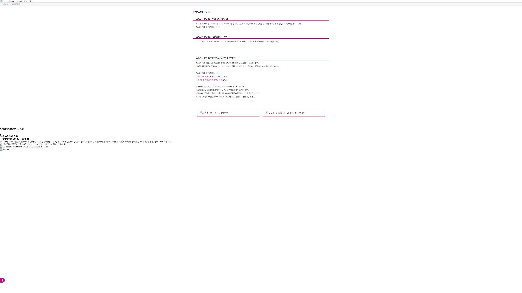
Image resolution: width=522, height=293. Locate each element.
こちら (217, 27)
